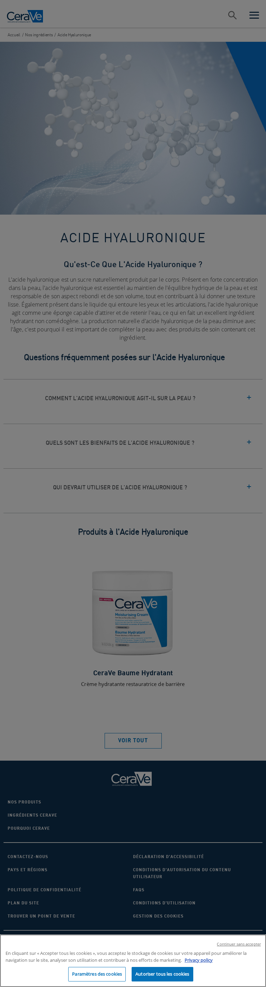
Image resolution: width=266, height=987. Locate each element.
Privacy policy (199, 960)
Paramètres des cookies (97, 974)
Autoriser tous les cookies (162, 974)
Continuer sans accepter (239, 944)
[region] (133, 960)
